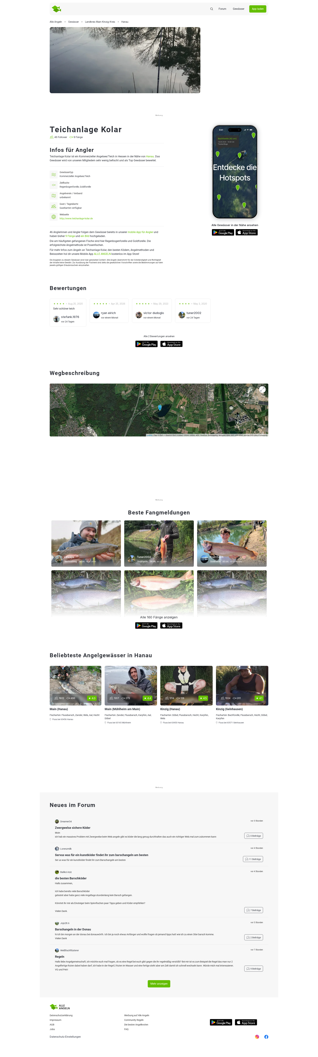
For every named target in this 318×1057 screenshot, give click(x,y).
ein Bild (85, 236)
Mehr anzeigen (159, 983)
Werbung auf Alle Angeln (136, 1015)
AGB (52, 1024)
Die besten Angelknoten (136, 1024)
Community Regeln (134, 1020)
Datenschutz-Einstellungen (65, 1036)
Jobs (52, 1029)
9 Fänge (70, 236)
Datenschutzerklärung (61, 1015)
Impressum (55, 1020)
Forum (222, 8)
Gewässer (238, 8)
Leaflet (149, 435)
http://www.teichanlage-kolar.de (76, 218)
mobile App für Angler (140, 232)
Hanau (150, 156)
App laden (258, 8)
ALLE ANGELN (102, 253)
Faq (126, 1029)
